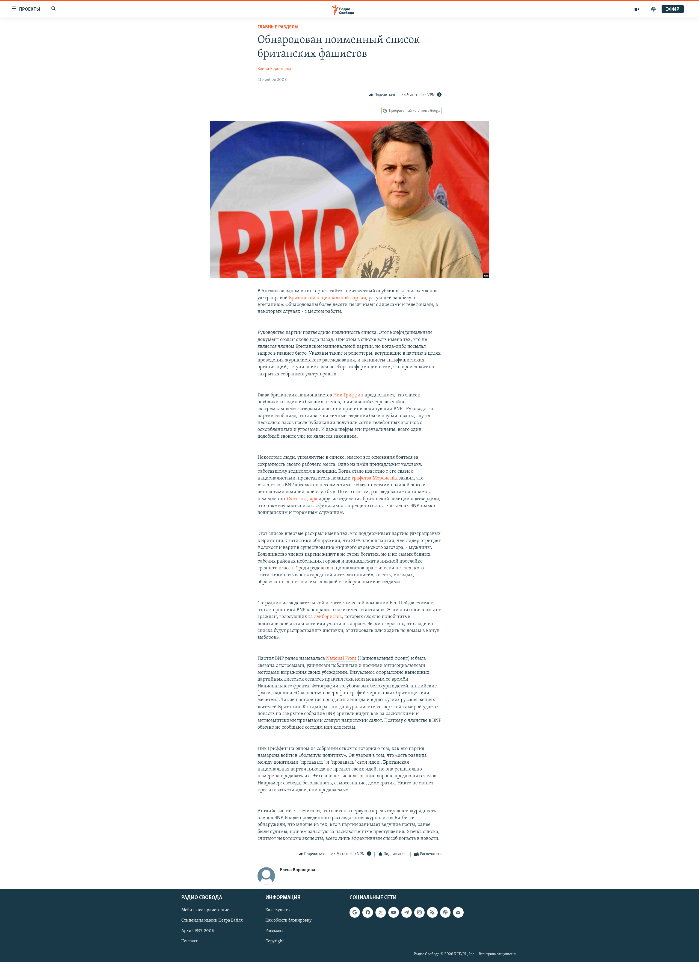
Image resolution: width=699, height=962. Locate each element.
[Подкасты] (445, 912)
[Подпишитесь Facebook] (367, 912)
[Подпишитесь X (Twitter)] (380, 912)
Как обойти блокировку (288, 920)
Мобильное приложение (205, 910)
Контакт (189, 941)
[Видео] (637, 9)
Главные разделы (277, 27)
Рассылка (274, 931)
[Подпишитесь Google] (355, 912)
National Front (341, 658)
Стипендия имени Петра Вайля (212, 920)
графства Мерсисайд (375, 478)
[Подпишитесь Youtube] (393, 912)
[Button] (382, 95)
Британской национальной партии (327, 298)
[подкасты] (653, 9)
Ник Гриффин (348, 395)
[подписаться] (458, 912)
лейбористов (328, 616)
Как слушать (277, 910)
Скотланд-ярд (302, 499)
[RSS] (432, 912)
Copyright (274, 941)
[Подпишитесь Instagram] (419, 912)
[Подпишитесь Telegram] (406, 912)
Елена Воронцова (274, 69)
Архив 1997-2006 (197, 931)
